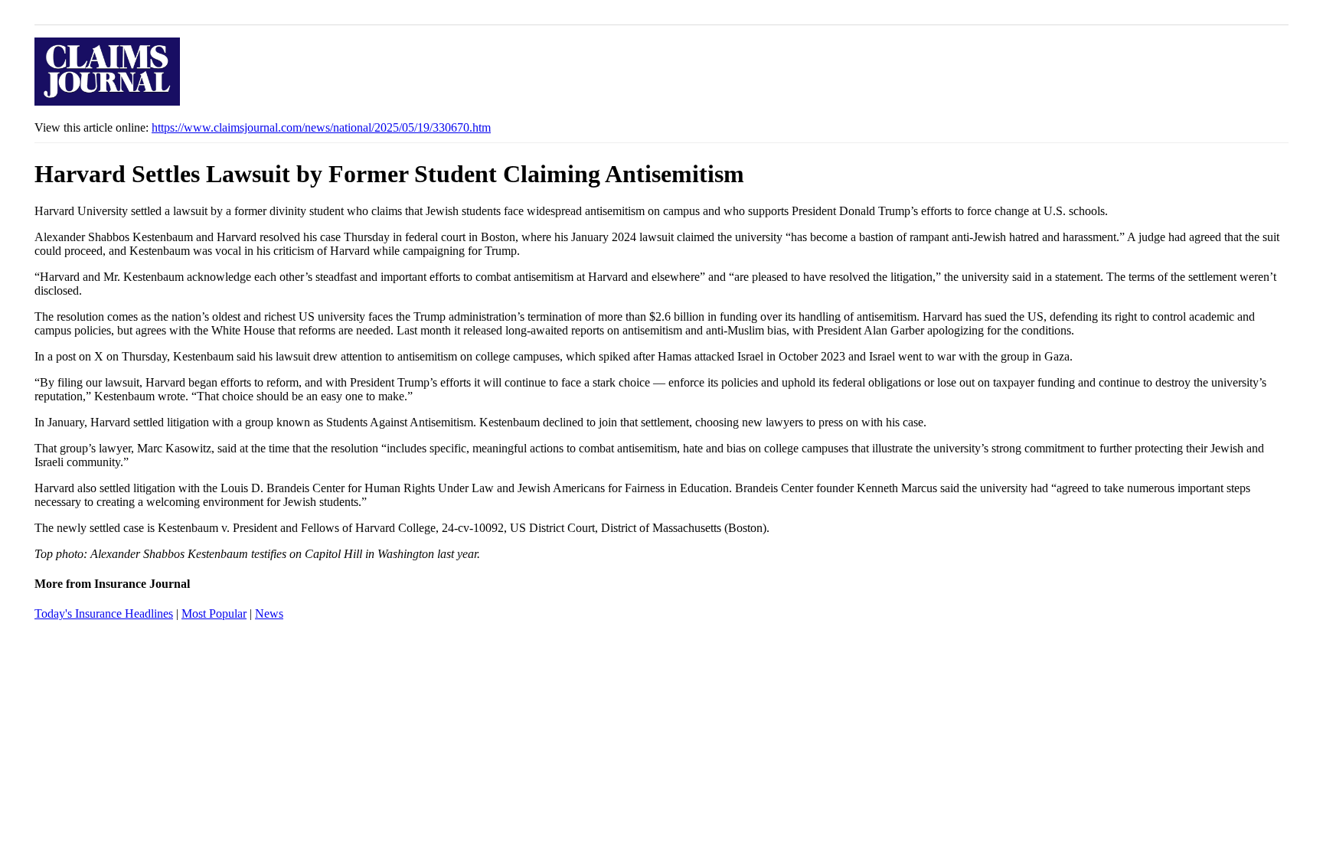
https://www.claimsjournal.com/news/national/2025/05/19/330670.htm (321, 127)
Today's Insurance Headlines (103, 613)
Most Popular (214, 613)
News (269, 613)
